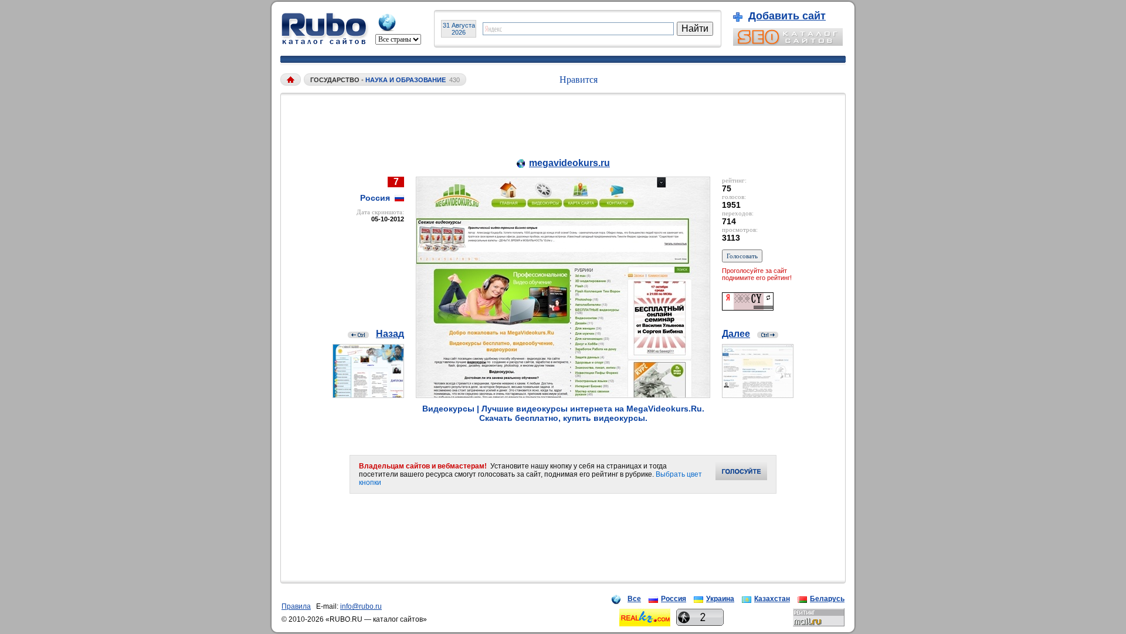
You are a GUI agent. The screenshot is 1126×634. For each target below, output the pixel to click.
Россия (673, 599)
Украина (720, 599)
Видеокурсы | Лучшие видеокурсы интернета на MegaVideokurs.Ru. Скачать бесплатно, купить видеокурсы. (563, 413)
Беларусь (827, 599)
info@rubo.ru (361, 606)
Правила (296, 606)
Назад (390, 334)
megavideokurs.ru (569, 163)
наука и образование (406, 79)
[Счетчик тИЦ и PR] (748, 307)
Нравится (578, 80)
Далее (736, 334)
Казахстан (772, 599)
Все (634, 599)
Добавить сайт (787, 16)
